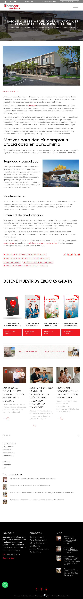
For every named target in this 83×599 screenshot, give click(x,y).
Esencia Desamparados (39, 549)
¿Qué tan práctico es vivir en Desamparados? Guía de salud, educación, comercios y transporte (41, 397)
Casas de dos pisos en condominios (25, 254)
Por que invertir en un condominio (26, 266)
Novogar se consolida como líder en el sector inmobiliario (30, 485)
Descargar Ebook (10, 332)
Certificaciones (9, 453)
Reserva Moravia (37, 537)
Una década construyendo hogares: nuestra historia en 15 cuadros (13, 394)
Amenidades (8, 447)
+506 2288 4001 (13, 554)
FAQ (4, 459)
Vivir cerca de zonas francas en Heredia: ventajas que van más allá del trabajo (37, 500)
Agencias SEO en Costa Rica (60, 596)
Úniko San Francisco (38, 540)
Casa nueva (16, 27)
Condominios (13, 262)
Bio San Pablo (35, 552)
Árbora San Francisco (38, 543)
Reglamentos (8, 558)
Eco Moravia (35, 546)
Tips (4, 468)
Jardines (6, 462)
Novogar (32, 106)
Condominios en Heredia (39, 262)
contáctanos (9, 243)
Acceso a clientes (69, 2)
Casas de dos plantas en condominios (27, 258)
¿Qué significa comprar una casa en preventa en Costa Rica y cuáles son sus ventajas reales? (42, 492)
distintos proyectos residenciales (43, 243)
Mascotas (7, 465)
